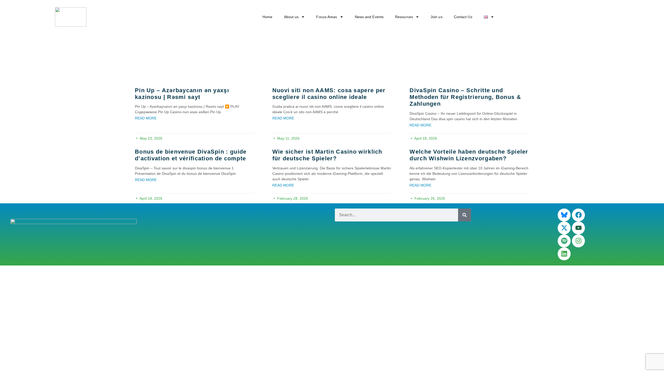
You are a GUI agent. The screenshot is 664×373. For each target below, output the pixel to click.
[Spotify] (564, 240)
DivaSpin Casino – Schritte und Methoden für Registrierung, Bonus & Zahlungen (465, 97)
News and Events (369, 17)
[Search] (464, 215)
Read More (146, 118)
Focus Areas (326, 17)
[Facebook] (578, 215)
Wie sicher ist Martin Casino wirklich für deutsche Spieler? (327, 155)
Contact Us (463, 17)
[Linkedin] (564, 253)
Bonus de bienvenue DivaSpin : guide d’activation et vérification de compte (191, 155)
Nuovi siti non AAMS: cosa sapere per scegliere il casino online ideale (329, 93)
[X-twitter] (564, 227)
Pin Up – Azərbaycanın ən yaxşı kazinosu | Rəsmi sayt (182, 93)
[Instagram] (578, 240)
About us (291, 17)
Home (267, 17)
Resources (404, 17)
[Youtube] (578, 227)
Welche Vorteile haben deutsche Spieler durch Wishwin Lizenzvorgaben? (469, 155)
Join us (436, 17)
